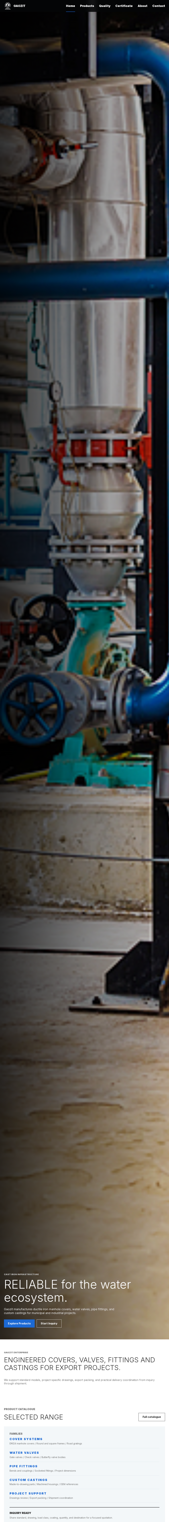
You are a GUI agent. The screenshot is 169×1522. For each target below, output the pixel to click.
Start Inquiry (49, 1323)
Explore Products (19, 1323)
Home (70, 6)
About (142, 6)
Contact (158, 6)
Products (87, 6)
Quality (104, 6)
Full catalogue (152, 1417)
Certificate (124, 6)
